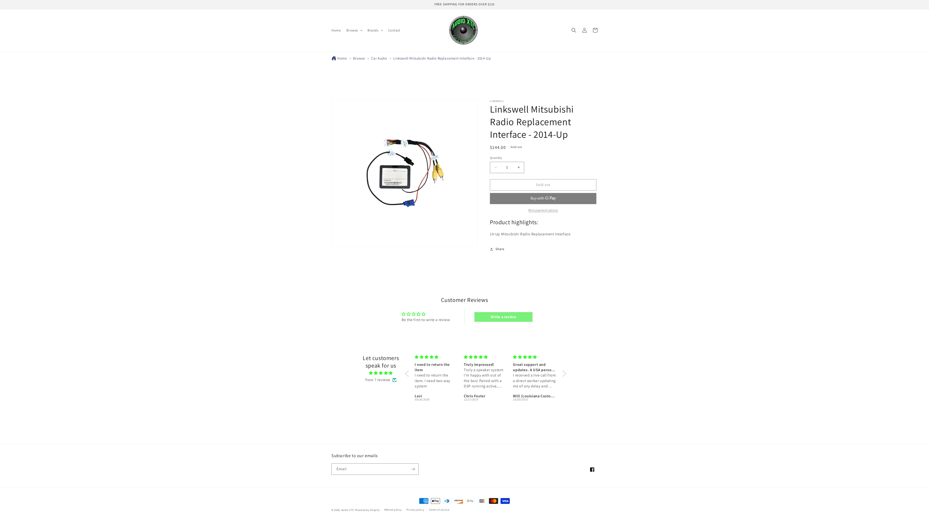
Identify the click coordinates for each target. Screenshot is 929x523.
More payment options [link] (543, 210)
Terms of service (439, 509)
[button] (354, 30)
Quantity (496, 158)
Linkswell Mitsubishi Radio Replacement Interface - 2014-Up (442, 58)
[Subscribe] (413, 469)
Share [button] (499, 249)
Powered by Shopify (367, 510)
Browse (359, 58)
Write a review (503, 316)
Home (342, 58)
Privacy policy (415, 509)
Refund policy (393, 509)
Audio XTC (347, 510)
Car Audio (379, 58)
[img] (381, 373)
